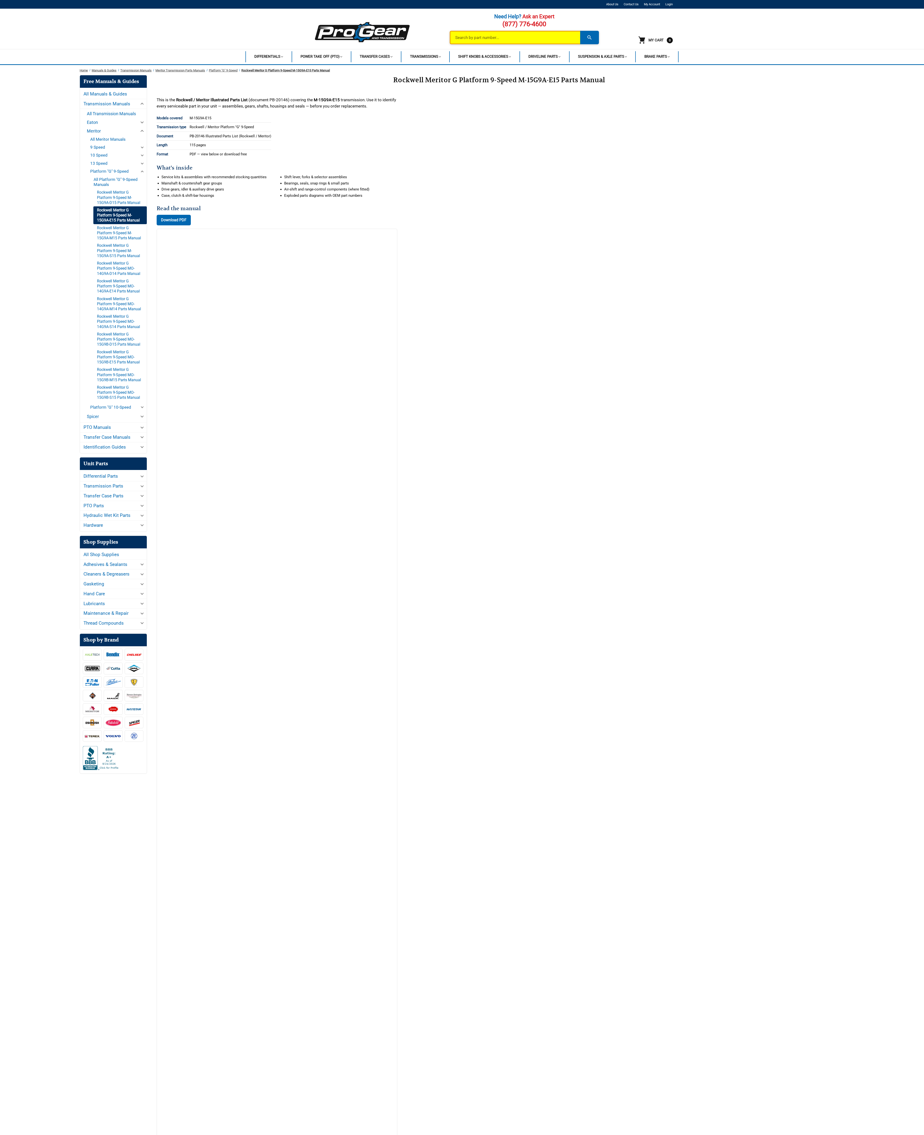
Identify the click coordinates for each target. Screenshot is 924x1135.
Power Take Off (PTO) (320, 56)
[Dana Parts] (134, 668)
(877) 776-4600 (524, 24)
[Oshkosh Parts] (92, 722)
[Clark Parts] (92, 668)
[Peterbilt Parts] (113, 722)
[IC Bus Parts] (134, 682)
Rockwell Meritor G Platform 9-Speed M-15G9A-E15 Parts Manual (118, 215)
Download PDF (173, 220)
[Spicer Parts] (134, 722)
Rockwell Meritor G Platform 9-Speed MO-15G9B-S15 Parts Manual (118, 392)
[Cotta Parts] (113, 669)
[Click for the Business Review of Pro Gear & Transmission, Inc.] (113, 759)
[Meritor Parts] (92, 709)
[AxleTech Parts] (92, 655)
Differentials (267, 56)
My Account (652, 4)
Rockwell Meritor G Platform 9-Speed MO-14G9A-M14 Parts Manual (119, 304)
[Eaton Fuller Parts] (92, 682)
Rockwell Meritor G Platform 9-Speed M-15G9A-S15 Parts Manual (118, 250)
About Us (612, 4)
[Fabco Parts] (113, 682)
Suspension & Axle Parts (601, 56)
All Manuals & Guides (105, 94)
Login (669, 4)
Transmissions (424, 56)
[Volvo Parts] (113, 736)
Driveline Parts (543, 56)
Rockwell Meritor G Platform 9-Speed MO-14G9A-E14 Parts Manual (118, 286)
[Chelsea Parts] (134, 655)
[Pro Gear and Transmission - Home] (362, 32)
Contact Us (631, 4)
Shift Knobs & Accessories (483, 56)
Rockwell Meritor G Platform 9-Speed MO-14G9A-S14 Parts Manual (118, 321)
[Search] (589, 37)
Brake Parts (655, 56)
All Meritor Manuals (108, 139)
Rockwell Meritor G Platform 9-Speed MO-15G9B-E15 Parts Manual (118, 357)
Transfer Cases (375, 56)
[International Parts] (92, 695)
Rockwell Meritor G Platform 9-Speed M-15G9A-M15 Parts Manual (119, 233)
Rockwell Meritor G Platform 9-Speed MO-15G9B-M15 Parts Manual (119, 374)
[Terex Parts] (92, 736)
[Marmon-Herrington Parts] (134, 695)
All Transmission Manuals (111, 113)
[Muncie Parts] (113, 709)
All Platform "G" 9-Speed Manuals (116, 182)
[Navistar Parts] (134, 709)
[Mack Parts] (113, 695)
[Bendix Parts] (113, 654)
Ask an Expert (538, 16)
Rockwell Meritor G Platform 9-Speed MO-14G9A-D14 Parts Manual (118, 268)
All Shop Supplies (101, 554)
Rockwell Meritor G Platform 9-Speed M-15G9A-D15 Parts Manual (118, 197)
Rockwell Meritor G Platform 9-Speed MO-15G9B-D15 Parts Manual (118, 339)
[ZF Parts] (134, 736)
